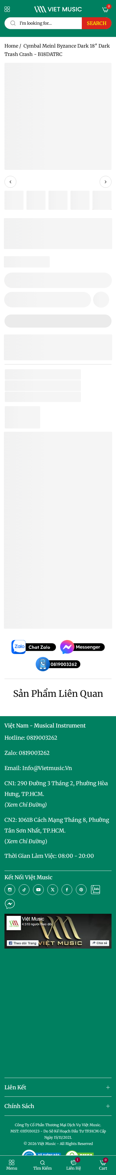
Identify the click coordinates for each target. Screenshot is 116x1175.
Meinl (34, 385)
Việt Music (53, 546)
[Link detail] (9, 889)
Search (96, 23)
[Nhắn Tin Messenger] (9, 904)
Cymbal (31, 396)
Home (11, 46)
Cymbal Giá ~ (51, 605)
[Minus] (12, 280)
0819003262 (41, 737)
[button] (101, 299)
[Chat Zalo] (95, 889)
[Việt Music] (58, 9)
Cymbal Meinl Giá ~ (59, 614)
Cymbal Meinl (38, 595)
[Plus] (103, 280)
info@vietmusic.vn (47, 768)
